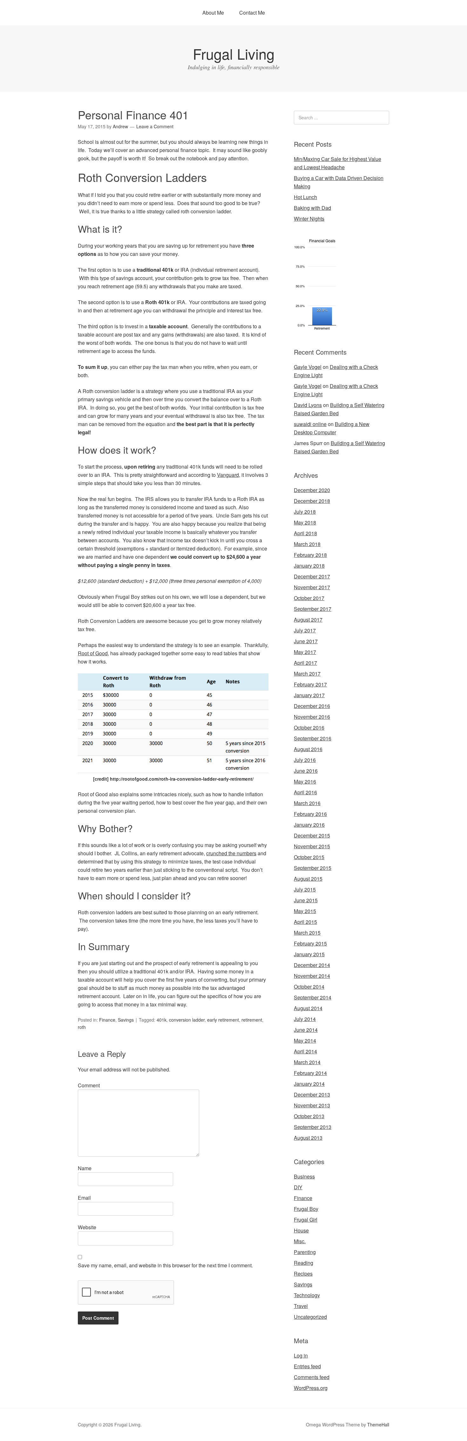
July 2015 (305, 889)
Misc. (300, 1241)
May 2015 (305, 911)
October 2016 (309, 727)
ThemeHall (378, 1424)
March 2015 (307, 932)
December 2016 (312, 706)
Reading (303, 1262)
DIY (298, 1187)
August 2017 (308, 619)
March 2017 (307, 673)
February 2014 (310, 1073)
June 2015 (306, 900)
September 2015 (312, 867)
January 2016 (309, 824)
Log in (301, 1355)
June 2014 (306, 1029)
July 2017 (305, 630)
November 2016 (312, 716)
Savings (126, 1020)
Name (84, 1168)
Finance (107, 1020)
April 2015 (305, 921)
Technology (307, 1295)
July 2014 (305, 1019)
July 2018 (305, 511)
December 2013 (312, 1094)
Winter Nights (309, 218)
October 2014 (309, 986)
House (301, 1230)
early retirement (223, 1020)
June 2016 (306, 770)
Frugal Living (233, 53)
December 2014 (312, 965)
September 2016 (312, 738)
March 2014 (307, 1062)
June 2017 (306, 641)
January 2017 (309, 695)
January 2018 (309, 565)
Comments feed (311, 1377)
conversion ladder (187, 1020)
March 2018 (307, 544)
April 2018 (305, 533)
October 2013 (309, 1116)
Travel (301, 1306)
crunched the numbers (231, 853)
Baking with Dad (312, 207)
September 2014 (312, 997)
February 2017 (310, 684)
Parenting (305, 1252)
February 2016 (310, 813)
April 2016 (305, 792)
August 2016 (308, 749)
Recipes (303, 1273)
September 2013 (312, 1127)
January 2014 (309, 1083)
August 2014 (308, 1008)
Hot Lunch (305, 197)
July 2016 (305, 760)
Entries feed (307, 1366)
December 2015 (312, 835)
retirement (251, 1020)
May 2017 (305, 652)
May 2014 (305, 1040)
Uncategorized (310, 1316)
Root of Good (93, 653)
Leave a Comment (154, 126)
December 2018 (312, 500)
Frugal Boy (306, 1208)
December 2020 (312, 490)
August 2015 (308, 878)
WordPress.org (311, 1387)
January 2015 (309, 954)
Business (304, 1176)
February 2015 (310, 943)
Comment (89, 1085)
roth (82, 1027)
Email (84, 1197)
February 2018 (310, 554)
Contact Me (252, 12)
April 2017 (305, 662)
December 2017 (312, 576)
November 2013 (312, 1105)
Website (87, 1227)
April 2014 (305, 1051)
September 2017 (312, 608)
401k (161, 1020)
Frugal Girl (305, 1219)
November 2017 (312, 587)
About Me (213, 12)
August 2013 (308, 1137)
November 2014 (312, 975)
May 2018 (305, 522)
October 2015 (309, 857)
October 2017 (309, 598)
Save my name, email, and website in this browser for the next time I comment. (165, 1265)
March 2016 (307, 803)
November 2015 (312, 846)
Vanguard (228, 474)
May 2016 (305, 781)
